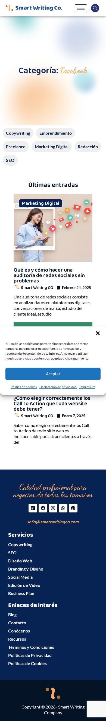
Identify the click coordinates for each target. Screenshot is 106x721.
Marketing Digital (51, 146)
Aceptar (53, 373)
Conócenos (19, 630)
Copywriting (18, 133)
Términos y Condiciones (31, 647)
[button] (98, 333)
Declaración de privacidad (58, 387)
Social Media (20, 577)
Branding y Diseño (25, 568)
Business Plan (21, 593)
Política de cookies (24, 387)
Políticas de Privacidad (30, 655)
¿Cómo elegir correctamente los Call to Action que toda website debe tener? (52, 403)
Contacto (17, 622)
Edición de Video (24, 585)
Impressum (87, 387)
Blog (12, 614)
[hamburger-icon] (81, 8)
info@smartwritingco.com (53, 522)
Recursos (17, 638)
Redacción (88, 146)
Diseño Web (20, 560)
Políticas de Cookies (27, 663)
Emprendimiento (55, 133)
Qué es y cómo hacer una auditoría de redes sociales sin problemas (49, 275)
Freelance (16, 146)
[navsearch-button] (95, 8)
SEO (10, 160)
